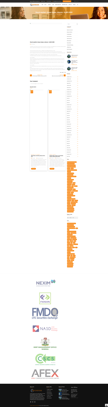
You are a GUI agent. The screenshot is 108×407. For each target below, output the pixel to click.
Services (49, 4)
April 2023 (68, 119)
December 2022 (69, 128)
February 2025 (69, 85)
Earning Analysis (69, 34)
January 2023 (69, 126)
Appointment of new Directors (71, 165)
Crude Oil (69, 171)
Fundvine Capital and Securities (34, 405)
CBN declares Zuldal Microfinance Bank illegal (74, 68)
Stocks (69, 203)
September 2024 (69, 96)
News (53, 4)
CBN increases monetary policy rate (72, 231)
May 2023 (68, 117)
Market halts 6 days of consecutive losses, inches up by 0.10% (56, 156)
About (45, 4)
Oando (69, 192)
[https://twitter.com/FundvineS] (30, 402)
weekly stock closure (70, 211)
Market (74, 242)
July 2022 (68, 139)
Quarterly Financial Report (71, 195)
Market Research (69, 38)
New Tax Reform (70, 189)
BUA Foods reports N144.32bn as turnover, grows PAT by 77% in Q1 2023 (40, 75)
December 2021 (69, 154)
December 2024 (69, 89)
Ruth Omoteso (33, 44)
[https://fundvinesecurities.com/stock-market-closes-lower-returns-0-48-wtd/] (65, 72)
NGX (74, 189)
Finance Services (69, 36)
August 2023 (68, 111)
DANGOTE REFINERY (70, 234)
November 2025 (69, 76)
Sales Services (49, 396)
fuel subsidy (69, 184)
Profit (72, 192)
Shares (76, 200)
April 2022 (68, 145)
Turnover (73, 205)
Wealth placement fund (71, 208)
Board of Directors (58, 4)
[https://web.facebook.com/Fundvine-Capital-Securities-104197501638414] (76, 1)
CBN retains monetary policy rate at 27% (38, 156)
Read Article (33, 168)
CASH (72, 168)
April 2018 (68, 156)
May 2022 (68, 143)
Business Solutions (69, 32)
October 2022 (69, 132)
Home (42, 4)
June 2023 (68, 115)
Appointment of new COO (71, 163)
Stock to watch (73, 203)
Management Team (64, 4)
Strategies (69, 205)
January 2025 (69, 87)
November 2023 (69, 104)
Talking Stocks (69, 47)
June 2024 (68, 100)
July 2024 (68, 98)
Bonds (69, 168)
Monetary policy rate (40, 158)
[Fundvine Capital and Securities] (34, 4)
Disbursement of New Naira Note (72, 176)
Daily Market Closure (59, 158)
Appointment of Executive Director (71, 223)
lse (71, 242)
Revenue (69, 200)
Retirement (69, 197)
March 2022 (68, 147)
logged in (35, 83)
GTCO (74, 184)
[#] (70, 217)
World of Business (69, 49)
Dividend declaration (70, 179)
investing (69, 242)
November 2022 (69, 130)
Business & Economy (35, 154)
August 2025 (68, 83)
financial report (74, 239)
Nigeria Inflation (69, 247)
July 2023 (68, 113)
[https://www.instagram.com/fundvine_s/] (35, 402)
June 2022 (68, 141)
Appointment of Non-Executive (71, 228)
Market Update (53, 154)
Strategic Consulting (49, 389)
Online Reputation (49, 393)
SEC (73, 200)
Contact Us (70, 4)
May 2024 (68, 102)
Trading (74, 4)
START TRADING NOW (67, 1)
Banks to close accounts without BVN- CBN (57, 75)
